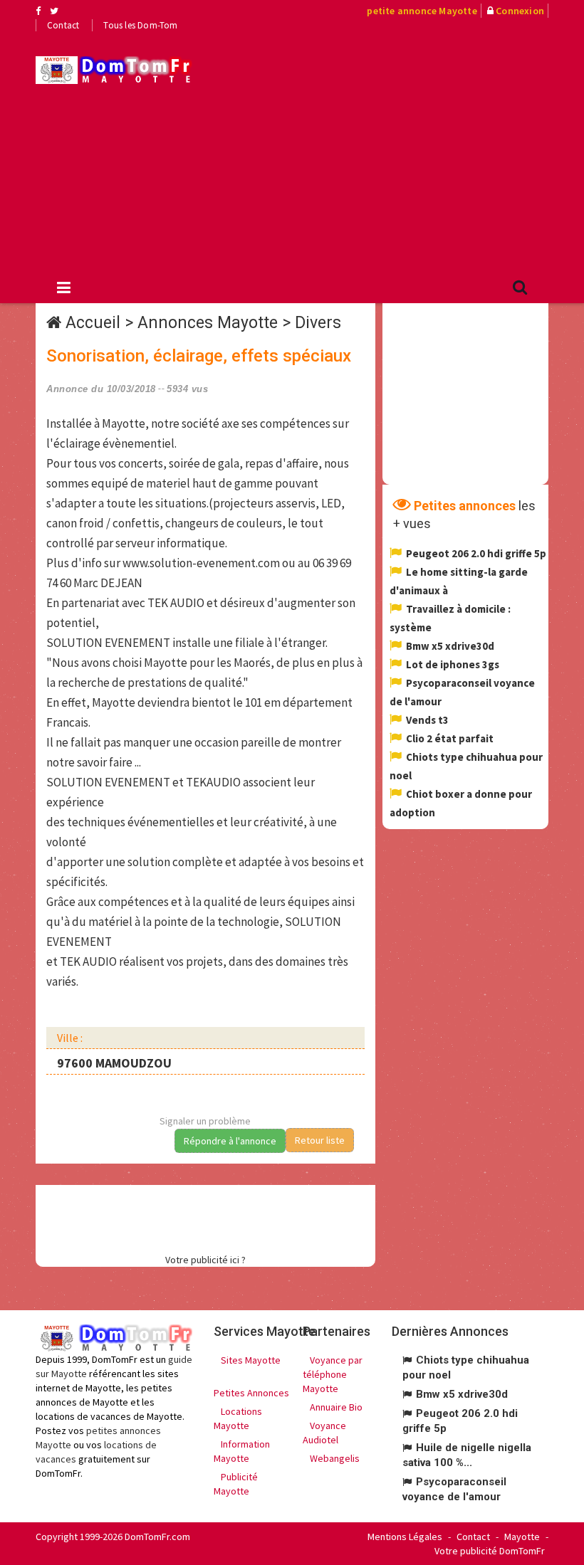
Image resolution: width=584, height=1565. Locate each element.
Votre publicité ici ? (205, 1259)
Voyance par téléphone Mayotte (333, 1374)
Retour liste (320, 1140)
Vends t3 (427, 720)
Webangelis (335, 1458)
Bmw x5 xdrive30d (450, 646)
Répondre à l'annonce (230, 1140)
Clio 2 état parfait (450, 738)
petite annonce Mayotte (421, 10)
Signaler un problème (205, 1121)
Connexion (520, 10)
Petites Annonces (251, 1392)
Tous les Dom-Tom (140, 25)
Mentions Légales (404, 1536)
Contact (63, 25)
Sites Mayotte (251, 1360)
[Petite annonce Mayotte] (114, 70)
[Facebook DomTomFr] (38, 10)
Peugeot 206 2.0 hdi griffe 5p (476, 553)
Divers (318, 322)
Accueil (93, 322)
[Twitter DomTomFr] (54, 10)
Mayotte (522, 1536)
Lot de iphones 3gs (452, 664)
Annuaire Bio (336, 1407)
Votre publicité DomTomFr (489, 1550)
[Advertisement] (399, 150)
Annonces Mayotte (207, 322)
